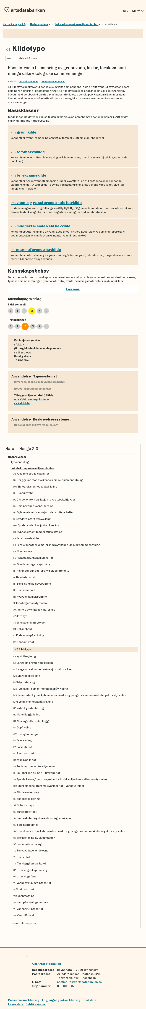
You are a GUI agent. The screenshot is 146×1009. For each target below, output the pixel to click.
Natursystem (39, 24)
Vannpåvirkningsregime (30, 902)
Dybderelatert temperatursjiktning (37, 532)
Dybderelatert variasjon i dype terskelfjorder (44, 499)
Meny (138, 11)
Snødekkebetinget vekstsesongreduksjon (42, 818)
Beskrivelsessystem (24, 923)
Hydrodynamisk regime (30, 596)
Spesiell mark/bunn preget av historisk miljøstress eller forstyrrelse (60, 779)
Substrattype (23, 805)
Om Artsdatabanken (46, 963)
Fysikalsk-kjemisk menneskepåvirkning (40, 688)
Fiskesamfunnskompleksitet (33, 557)
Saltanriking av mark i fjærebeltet (36, 772)
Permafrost (22, 747)
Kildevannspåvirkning (28, 635)
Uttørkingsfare (24, 876)
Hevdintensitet (24, 577)
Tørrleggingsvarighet (29, 863)
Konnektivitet (23, 642)
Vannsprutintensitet (28, 909)
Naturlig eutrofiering (28, 708)
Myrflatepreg (24, 682)
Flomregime (22, 551)
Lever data (16, 1004)
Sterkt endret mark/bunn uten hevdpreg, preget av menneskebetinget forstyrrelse (69, 831)
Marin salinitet (24, 760)
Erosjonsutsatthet (27, 538)
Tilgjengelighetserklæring (61, 1000)
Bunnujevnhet (24, 493)
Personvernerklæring (24, 1000)
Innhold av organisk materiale (34, 609)
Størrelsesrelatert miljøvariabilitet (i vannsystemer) (49, 785)
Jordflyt (20, 616)
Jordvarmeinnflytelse (29, 622)
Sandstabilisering (26, 798)
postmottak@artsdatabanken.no (79, 982)
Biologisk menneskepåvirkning (35, 486)
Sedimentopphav (25, 824)
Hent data (90, 1000)
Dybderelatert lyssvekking (32, 519)
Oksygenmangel (25, 734)
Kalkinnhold (22, 629)
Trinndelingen (17, 319)
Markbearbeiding (26, 675)
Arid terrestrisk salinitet (31, 473)
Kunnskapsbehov (51, 81)
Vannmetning (24, 896)
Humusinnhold (24, 590)
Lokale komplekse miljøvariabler (76, 24)
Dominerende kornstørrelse (33, 506)
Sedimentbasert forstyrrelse (34, 766)
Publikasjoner (36, 1004)
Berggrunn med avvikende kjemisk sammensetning (48, 480)
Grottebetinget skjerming (31, 564)
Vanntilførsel (23, 915)
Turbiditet (21, 857)
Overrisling (22, 740)
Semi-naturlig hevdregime (32, 583)
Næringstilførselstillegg (31, 721)
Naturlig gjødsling (26, 714)
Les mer (73, 289)
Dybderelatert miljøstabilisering (36, 525)
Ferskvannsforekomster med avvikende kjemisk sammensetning (56, 545)
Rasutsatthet (23, 753)
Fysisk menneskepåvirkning (33, 701)
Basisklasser (27, 81)
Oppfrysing (22, 727)
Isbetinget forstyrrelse (30, 603)
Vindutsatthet (23, 889)
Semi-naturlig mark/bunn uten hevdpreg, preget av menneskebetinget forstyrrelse (69, 695)
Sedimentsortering (27, 844)
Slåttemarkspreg (26, 792)
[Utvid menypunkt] (136, 457)
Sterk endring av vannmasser (34, 837)
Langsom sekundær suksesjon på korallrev (42, 669)
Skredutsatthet (25, 811)
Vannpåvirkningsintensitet (32, 883)
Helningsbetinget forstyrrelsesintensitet (41, 570)
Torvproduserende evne (30, 850)
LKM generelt (17, 304)
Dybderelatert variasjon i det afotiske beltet (43, 512)
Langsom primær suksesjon (33, 662)
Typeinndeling (20, 462)
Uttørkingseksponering (30, 870)
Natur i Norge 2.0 (14, 24)
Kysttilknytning (24, 656)
